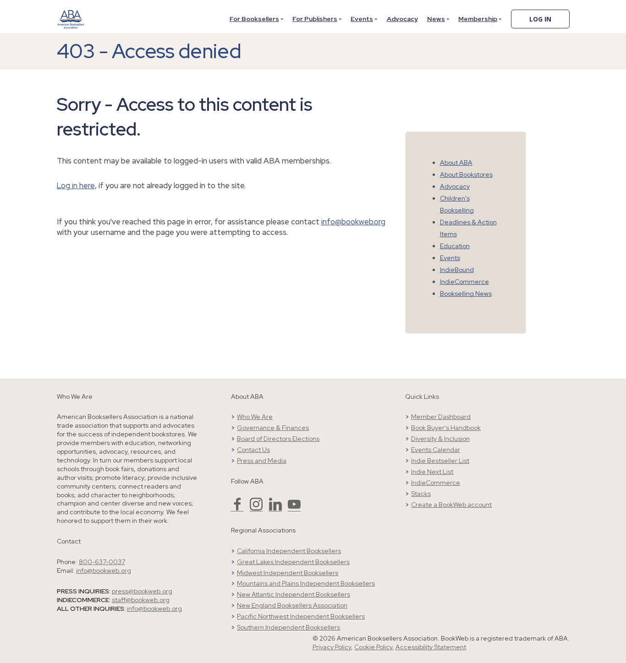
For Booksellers (254, 19)
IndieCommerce (464, 281)
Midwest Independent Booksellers (287, 573)
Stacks (421, 493)
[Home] (71, 13)
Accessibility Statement (430, 647)
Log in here (76, 185)
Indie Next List (432, 471)
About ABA (456, 162)
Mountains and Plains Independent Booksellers (306, 583)
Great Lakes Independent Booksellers (293, 562)
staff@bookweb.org (141, 600)
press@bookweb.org (142, 591)
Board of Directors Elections (278, 439)
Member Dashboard (441, 417)
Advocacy (402, 19)
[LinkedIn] (275, 508)
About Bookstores (466, 174)
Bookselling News (466, 293)
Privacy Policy (332, 647)
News (436, 19)
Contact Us (253, 450)
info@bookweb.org (353, 222)
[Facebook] (237, 508)
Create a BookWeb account (451, 504)
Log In (540, 19)
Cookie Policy (373, 647)
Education (455, 246)
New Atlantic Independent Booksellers (293, 594)
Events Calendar (435, 450)
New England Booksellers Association (292, 605)
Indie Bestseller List (440, 460)
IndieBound (457, 270)
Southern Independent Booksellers (288, 627)
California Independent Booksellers (289, 551)
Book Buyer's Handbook (446, 428)
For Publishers (314, 19)
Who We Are (255, 417)
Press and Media (261, 460)
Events (362, 19)
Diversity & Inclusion (440, 439)
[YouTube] (294, 508)
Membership (477, 19)
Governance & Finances (273, 428)
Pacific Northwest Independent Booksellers (301, 616)
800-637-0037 (102, 562)
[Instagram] (256, 508)
